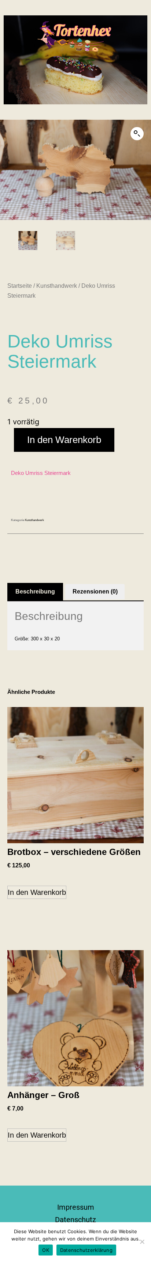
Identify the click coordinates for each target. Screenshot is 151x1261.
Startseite (19, 286)
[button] (137, 133)
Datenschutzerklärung (86, 1250)
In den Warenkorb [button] (37, 892)
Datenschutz (75, 1219)
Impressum (75, 1207)
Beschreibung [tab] (35, 591)
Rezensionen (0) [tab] (95, 591)
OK (45, 1250)
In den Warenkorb (64, 440)
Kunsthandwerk (56, 286)
